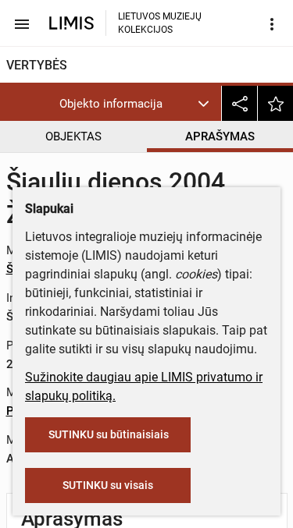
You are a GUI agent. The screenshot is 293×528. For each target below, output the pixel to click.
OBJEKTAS (73, 136)
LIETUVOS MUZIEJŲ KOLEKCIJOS (160, 23)
